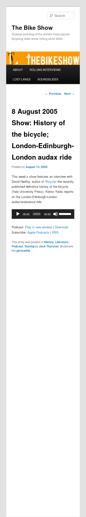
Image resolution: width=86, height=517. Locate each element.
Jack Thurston (49, 246)
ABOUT (18, 70)
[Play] (18, 214)
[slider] (65, 213)
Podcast (17, 246)
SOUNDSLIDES (48, 79)
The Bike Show (32, 27)
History (49, 242)
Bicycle (51, 181)
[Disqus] (43, 322)
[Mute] (55, 214)
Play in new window (38, 227)
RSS (55, 232)
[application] (43, 214)
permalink (23, 250)
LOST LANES (22, 79)
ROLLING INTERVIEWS (45, 70)
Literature (62, 242)
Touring (29, 246)
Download (61, 227)
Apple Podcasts (38, 232)
